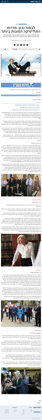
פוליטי (17, 24)
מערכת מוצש (29, 40)
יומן (31, 411)
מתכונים (23, 413)
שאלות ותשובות (6, 412)
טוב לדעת (22, 414)
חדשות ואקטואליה (22, 24)
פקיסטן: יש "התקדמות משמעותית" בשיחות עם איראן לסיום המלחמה (27, 105)
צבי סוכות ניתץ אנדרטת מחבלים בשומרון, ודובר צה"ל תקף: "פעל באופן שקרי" (25, 109)
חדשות (31, 409)
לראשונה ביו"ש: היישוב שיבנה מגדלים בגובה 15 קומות (29, 107)
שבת (23, 411)
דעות (31, 410)
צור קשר (15, 409)
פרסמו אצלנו (7, 409)
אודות (16, 410)
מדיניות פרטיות (7, 410)
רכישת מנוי (15, 411)
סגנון (23, 412)
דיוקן (23, 409)
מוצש (23, 410)
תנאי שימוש (7, 411)
